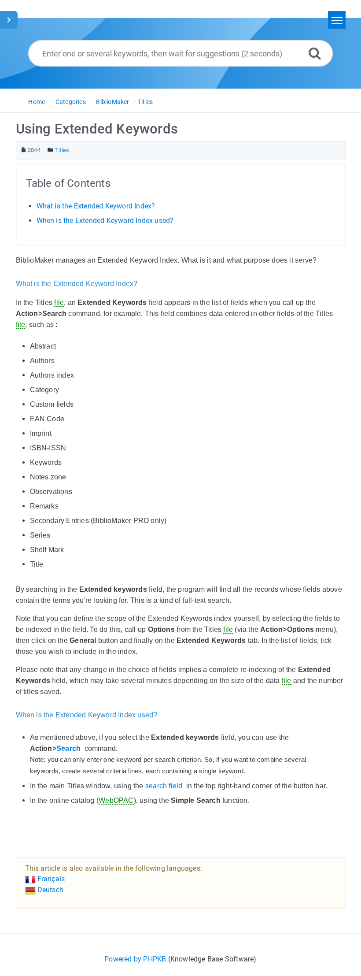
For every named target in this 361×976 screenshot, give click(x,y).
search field (163, 786)
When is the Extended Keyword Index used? (105, 220)
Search (68, 748)
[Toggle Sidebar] (9, 20)
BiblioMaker (112, 101)
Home (36, 101)
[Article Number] (23, 150)
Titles (145, 101)
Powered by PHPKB (135, 959)
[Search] (315, 53)
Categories (70, 101)
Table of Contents (68, 183)
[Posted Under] (50, 150)
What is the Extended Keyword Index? (96, 206)
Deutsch (50, 890)
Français (50, 879)
